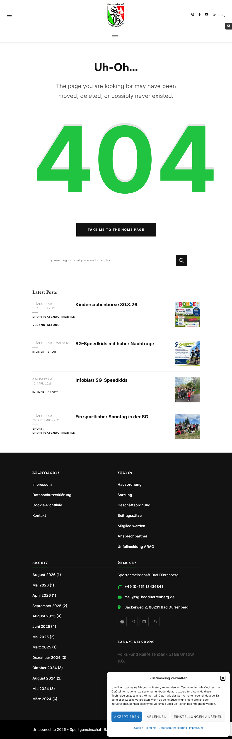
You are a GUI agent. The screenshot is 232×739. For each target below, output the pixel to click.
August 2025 (44, 616)
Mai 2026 (40, 585)
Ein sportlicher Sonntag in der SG (111, 416)
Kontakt (39, 515)
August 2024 (44, 678)
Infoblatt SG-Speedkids (101, 380)
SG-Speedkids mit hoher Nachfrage (114, 343)
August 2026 (44, 575)
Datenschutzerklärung (173, 727)
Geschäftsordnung (134, 505)
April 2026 (41, 595)
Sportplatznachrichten (53, 316)
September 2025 (46, 606)
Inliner (38, 351)
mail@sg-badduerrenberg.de (149, 597)
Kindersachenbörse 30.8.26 (106, 304)
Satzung (125, 495)
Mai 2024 (40, 689)
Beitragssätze (130, 515)
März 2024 (41, 699)
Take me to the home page (116, 230)
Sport (53, 351)
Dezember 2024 (46, 657)
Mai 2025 (40, 637)
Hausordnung (130, 484)
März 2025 (41, 647)
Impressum (196, 727)
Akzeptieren (126, 716)
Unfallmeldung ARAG (136, 546)
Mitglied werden (131, 526)
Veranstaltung (46, 325)
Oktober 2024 (44, 668)
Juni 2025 (41, 626)
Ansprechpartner (132, 536)
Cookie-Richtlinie (145, 727)
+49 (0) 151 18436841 (143, 586)
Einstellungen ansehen (198, 716)
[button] (223, 678)
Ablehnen (157, 716)
